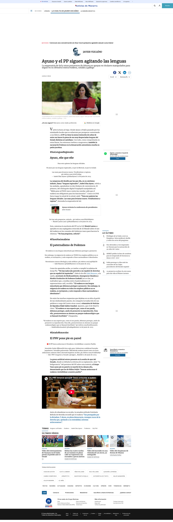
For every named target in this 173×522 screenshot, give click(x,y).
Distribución (98, 501)
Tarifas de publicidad (100, 504)
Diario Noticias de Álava (63, 503)
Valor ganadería (119, 476)
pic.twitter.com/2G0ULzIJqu (71, 174)
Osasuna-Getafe (49, 472)
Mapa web (97, 503)
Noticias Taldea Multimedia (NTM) (66, 504)
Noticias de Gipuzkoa (81, 503)
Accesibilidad (107, 513)
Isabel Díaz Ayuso (76, 428)
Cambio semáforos (50, 476)
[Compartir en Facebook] (114, 73)
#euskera (70, 344)
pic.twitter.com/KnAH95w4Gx (86, 325)
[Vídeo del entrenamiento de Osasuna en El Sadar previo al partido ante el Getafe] (52, 441)
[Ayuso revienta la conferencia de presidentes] (55, 210)
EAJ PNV (94, 428)
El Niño (61, 480)
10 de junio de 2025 (83, 264)
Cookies (93, 513)
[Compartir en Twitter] (119, 73)
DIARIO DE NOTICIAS (71, 459)
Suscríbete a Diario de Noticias (104, 492)
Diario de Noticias (80, 501)
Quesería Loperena (110, 472)
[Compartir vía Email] (129, 73)
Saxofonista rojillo (81, 476)
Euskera (66, 428)
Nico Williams (94, 472)
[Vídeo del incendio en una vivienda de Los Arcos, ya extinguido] (97, 441)
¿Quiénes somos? (125, 492)
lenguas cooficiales (56, 428)
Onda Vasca (79, 504)
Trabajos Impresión (118, 501)
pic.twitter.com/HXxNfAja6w (83, 219)
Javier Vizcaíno (92, 51)
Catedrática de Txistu (100, 476)
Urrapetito (65, 476)
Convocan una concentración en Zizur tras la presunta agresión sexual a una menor (81, 43)
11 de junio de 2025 (84, 176)
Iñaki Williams (79, 472)
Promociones (69, 492)
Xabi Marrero (92, 273)
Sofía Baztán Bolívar (115, 455)
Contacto (56, 492)
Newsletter (83, 492)
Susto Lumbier (65, 472)
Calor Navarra (49, 480)
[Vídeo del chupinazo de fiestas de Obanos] (120, 441)
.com (44, 493)
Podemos (87, 428)
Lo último (107, 233)
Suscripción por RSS (118, 503)
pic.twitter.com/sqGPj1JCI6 (87, 261)
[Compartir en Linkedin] (124, 73)
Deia (58, 501)
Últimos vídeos (50, 433)
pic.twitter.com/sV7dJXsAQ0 (90, 353)
